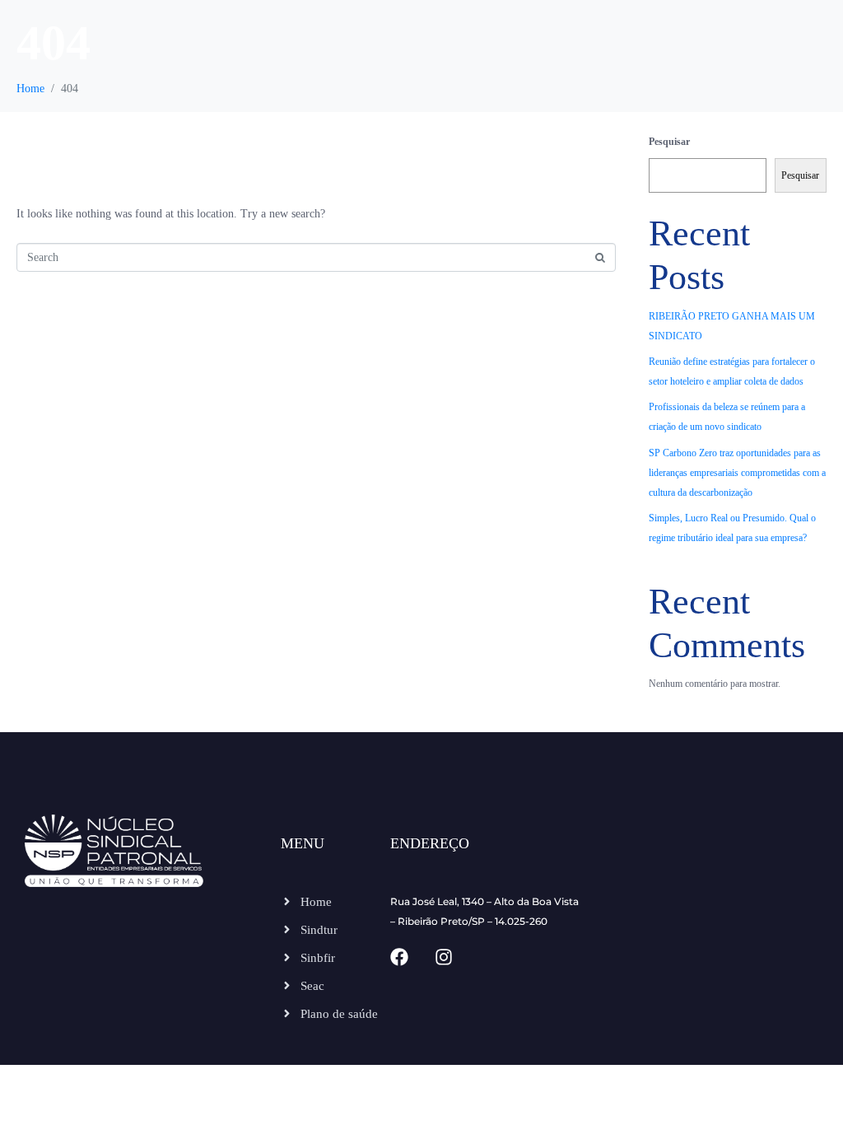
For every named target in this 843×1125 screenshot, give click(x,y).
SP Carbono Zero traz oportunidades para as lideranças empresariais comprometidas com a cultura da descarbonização (737, 472)
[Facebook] (399, 957)
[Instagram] (444, 957)
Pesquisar (669, 141)
